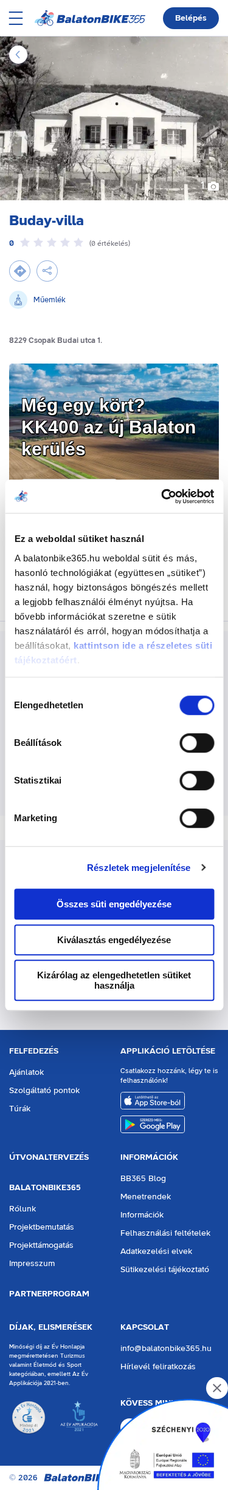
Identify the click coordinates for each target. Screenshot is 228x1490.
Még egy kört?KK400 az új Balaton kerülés (108, 427)
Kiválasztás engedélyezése (114, 940)
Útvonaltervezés (49, 1157)
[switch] (196, 743)
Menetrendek (145, 1196)
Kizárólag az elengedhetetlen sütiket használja (114, 980)
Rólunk (22, 1209)
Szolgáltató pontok (44, 1090)
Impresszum (32, 1263)
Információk (149, 1157)
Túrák (19, 1108)
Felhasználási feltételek (165, 1233)
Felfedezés (33, 1051)
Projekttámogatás (41, 1245)
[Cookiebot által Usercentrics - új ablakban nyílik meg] (162, 496)
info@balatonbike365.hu (166, 1348)
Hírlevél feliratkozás (158, 1366)
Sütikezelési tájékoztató (164, 1269)
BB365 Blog (143, 1178)
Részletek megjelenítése (138, 867)
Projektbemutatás (41, 1227)
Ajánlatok (26, 1072)
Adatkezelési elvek (156, 1251)
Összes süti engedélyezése (114, 904)
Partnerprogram (49, 1294)
